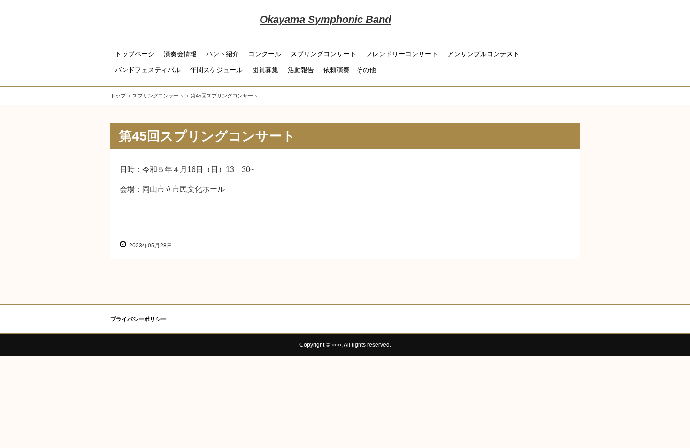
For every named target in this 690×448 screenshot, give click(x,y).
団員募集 (265, 70)
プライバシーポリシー (138, 319)
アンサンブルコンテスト (483, 54)
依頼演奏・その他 (349, 70)
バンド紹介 (222, 54)
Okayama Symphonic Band (325, 19)
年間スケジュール (216, 70)
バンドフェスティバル (148, 70)
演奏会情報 (180, 54)
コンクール (264, 54)
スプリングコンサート (323, 54)
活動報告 (301, 70)
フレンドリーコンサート (402, 54)
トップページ (134, 54)
